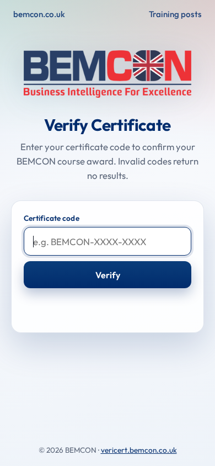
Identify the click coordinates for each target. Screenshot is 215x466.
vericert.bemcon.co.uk (139, 450)
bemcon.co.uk (39, 14)
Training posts (175, 14)
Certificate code (51, 218)
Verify (107, 274)
